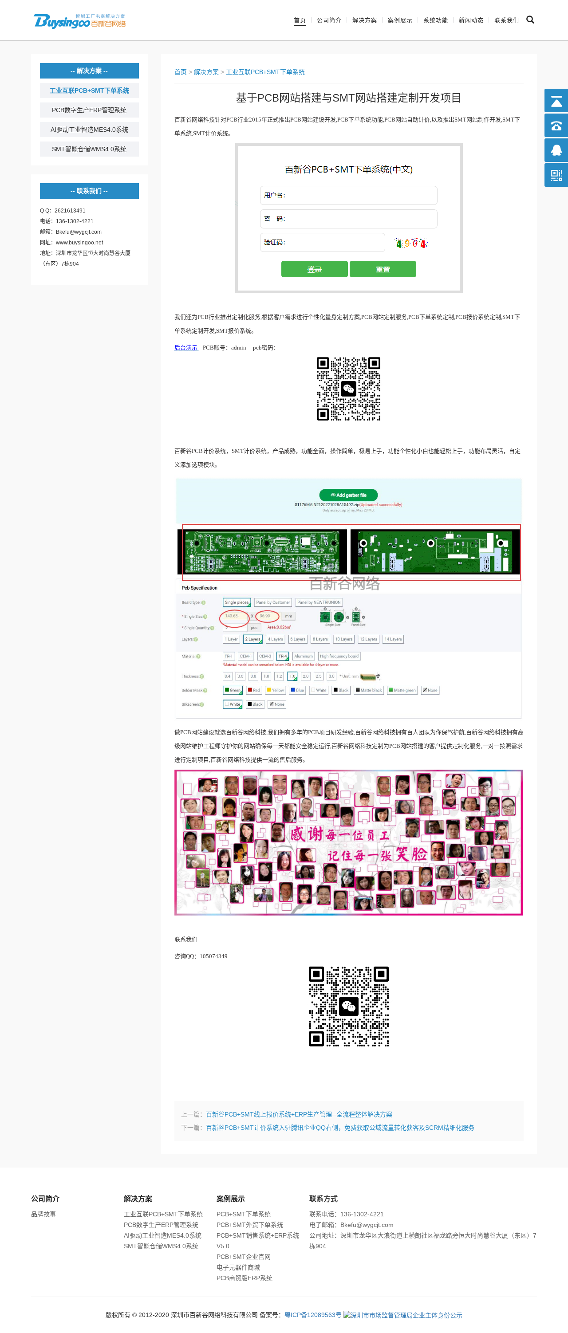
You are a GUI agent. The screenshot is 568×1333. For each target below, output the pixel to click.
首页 (300, 20)
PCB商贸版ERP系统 (244, 1278)
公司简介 (329, 20)
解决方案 (364, 20)
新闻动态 (471, 20)
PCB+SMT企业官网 (244, 1256)
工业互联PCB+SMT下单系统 (89, 90)
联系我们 (506, 20)
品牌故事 (43, 1214)
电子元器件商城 (238, 1267)
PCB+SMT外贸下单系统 (250, 1224)
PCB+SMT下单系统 (244, 1214)
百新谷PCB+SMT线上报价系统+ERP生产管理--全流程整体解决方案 (299, 1114)
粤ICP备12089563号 (313, 1314)
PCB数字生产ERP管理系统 (89, 110)
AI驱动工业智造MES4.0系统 (89, 129)
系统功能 (435, 20)
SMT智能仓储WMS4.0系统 (89, 149)
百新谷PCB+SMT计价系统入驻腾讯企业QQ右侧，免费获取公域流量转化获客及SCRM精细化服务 (340, 1127)
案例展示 (400, 20)
